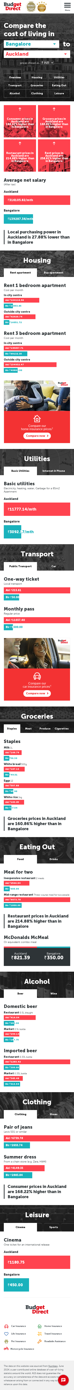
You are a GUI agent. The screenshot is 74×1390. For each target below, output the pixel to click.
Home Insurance (53, 1326)
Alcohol (15, 93)
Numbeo (52, 1366)
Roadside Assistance (55, 1341)
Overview (15, 77)
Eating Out (59, 85)
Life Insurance (18, 1334)
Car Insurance (18, 1326)
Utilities (59, 77)
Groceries (37, 85)
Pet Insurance (18, 1341)
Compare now (35, 436)
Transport (15, 85)
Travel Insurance (53, 1334)
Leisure (59, 93)
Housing (36, 77)
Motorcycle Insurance (22, 1349)
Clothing (37, 93)
